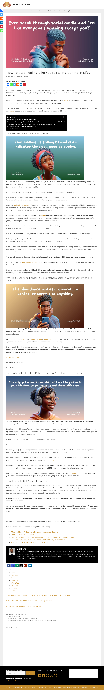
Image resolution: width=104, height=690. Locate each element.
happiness (11, 616)
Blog (55, 687)
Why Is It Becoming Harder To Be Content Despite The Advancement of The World (37, 122)
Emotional (17, 614)
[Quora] (25, 565)
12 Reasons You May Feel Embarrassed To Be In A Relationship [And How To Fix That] (38, 595)
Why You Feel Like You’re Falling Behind (22, 119)
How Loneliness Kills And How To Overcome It (23, 606)
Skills (64, 687)
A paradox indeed (13, 357)
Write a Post (58, 11)
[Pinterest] (24, 85)
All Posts (33, 11)
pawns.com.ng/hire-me (14, 561)
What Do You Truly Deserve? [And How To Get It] (29, 542)
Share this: (14, 129)
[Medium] (17, 565)
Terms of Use (84, 687)
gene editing (49, 339)
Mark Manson (73, 473)
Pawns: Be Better (21, 4)
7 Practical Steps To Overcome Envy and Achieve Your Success (34, 532)
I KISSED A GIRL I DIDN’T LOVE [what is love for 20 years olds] (29, 601)
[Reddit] (17, 85)
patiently (50, 460)
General (10, 614)
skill (7, 681)
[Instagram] (13, 565)
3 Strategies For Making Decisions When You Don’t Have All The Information (32, 620)
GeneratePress (31, 687)
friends (65, 100)
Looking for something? (14, 670)
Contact (69, 687)
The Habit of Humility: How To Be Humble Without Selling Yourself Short (38, 540)
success (17, 616)
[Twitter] (14, 85)
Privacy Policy (94, 687)
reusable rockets (35, 339)
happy (12, 111)
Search (30, 673)
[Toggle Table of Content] (64, 117)
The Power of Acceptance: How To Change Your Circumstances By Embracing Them (43, 537)
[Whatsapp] (11, 85)
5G (12, 339)
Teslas (22, 339)
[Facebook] (7, 85)
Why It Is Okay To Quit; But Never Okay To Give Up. (24, 618)
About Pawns (42, 687)
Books (49, 11)
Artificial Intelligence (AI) (23, 205)
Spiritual (23, 614)
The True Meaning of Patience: (22, 535)
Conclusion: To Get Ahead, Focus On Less (23, 126)
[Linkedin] (21, 85)
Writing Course (68, 11)
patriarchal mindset (29, 262)
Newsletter (42, 11)
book (17, 681)
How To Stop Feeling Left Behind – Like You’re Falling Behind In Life (32, 124)
